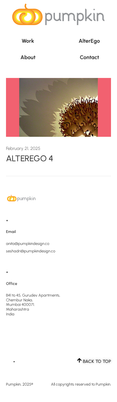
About (27, 57)
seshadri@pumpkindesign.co (30, 251)
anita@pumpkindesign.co (27, 243)
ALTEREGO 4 (29, 158)
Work (28, 41)
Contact (89, 57)
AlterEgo (89, 41)
